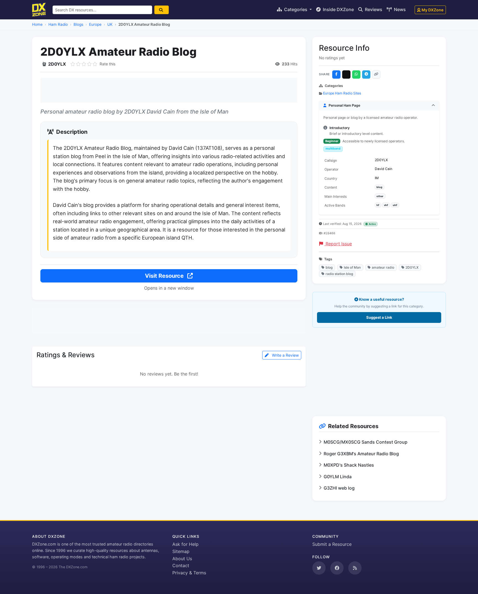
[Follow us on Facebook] (337, 568)
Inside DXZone (338, 9)
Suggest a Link (379, 317)
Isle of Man (352, 267)
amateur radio (383, 267)
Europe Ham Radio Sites (342, 93)
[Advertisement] (168, 90)
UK (110, 24)
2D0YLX (412, 267)
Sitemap (180, 551)
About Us (182, 558)
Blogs (78, 24)
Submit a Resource (332, 544)
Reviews (373, 9)
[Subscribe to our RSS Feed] (355, 568)
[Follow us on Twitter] (319, 568)
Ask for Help (185, 544)
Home (37, 24)
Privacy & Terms (189, 572)
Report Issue (338, 243)
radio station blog (339, 274)
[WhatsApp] (356, 74)
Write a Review (285, 355)
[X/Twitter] (346, 74)
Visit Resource (165, 275)
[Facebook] (336, 74)
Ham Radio (58, 24)
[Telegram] (366, 74)
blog (329, 267)
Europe (95, 24)
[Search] (161, 10)
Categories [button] (295, 9)
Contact (180, 565)
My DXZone (432, 9)
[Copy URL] (376, 74)
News (399, 9)
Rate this (107, 63)
